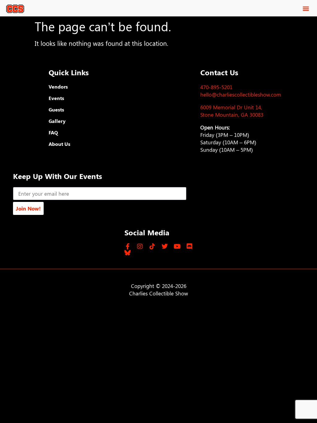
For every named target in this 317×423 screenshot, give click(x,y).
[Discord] (189, 246)
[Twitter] (165, 246)
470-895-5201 (216, 87)
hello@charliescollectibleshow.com (240, 94)
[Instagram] (140, 246)
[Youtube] (177, 246)
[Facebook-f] (127, 246)
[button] (306, 8)
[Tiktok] (152, 246)
